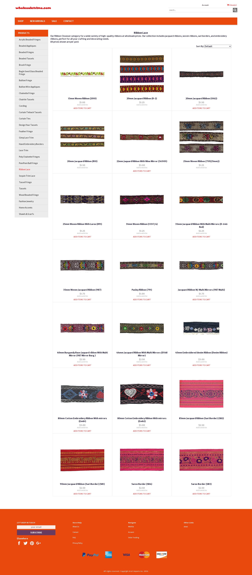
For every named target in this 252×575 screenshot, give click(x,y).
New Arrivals (37, 21)
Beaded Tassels (26, 58)
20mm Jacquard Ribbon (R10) (82, 161)
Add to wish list (82, 105)
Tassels (22, 188)
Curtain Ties (24, 118)
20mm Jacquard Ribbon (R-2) (142, 98)
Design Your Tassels (28, 125)
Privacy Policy (77, 543)
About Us (76, 527)
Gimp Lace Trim (26, 138)
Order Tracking (133, 538)
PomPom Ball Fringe (28, 163)
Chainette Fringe (27, 93)
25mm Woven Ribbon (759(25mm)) (201, 161)
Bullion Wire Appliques (29, 87)
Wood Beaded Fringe (29, 195)
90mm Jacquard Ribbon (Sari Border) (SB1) (82, 484)
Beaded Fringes (26, 52)
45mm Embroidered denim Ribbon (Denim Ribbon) (201, 352)
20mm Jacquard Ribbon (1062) (201, 98)
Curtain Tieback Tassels (30, 112)
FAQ (74, 538)
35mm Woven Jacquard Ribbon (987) (82, 290)
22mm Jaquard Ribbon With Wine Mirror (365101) (142, 161)
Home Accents (25, 207)
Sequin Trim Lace (27, 176)
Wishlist (131, 527)
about (186, 527)
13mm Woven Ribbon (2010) (82, 98)
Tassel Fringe (25, 182)
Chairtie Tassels (26, 99)
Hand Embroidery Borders (31, 144)
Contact (68, 21)
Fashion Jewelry (26, 201)
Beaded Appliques (27, 46)
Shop (20, 21)
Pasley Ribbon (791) (142, 290)
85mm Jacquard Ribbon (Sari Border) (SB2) (201, 418)
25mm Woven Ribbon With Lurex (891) (82, 224)
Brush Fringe (25, 65)
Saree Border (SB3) (201, 484)
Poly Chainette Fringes (29, 157)
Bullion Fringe (25, 80)
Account (205, 5)
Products (23, 33)
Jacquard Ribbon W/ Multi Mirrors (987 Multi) (201, 290)
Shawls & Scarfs (26, 214)
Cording (23, 106)
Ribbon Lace (24, 169)
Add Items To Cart (82, 108)
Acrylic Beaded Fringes (30, 39)
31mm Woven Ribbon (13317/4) (142, 224)
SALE (54, 21)
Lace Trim (23, 150)
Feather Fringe (26, 131)
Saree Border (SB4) (142, 484)
